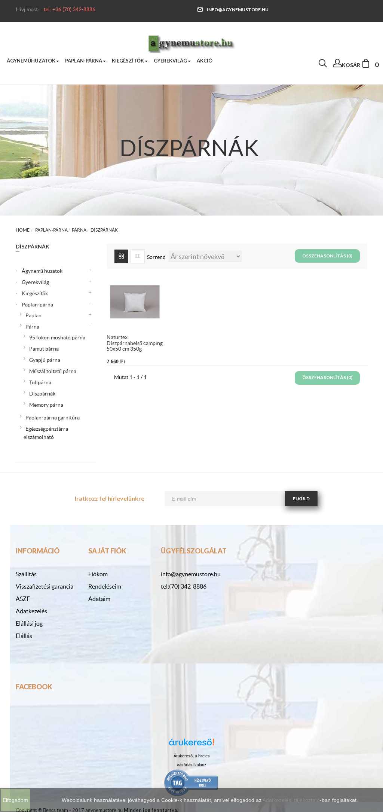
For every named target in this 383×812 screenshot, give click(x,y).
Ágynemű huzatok (42, 271)
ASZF (23, 598)
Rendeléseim (104, 586)
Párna (32, 327)
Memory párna (46, 405)
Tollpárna (40, 382)
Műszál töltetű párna (52, 371)
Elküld (301, 498)
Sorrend (156, 257)
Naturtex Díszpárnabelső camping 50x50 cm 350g (135, 343)
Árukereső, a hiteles (192, 756)
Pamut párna (44, 349)
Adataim (99, 598)
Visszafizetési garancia (44, 586)
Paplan (33, 315)
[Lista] (137, 256)
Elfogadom (15, 800)
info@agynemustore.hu (238, 9)
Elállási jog (29, 623)
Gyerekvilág (35, 282)
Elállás (24, 635)
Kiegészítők (35, 293)
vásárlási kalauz (191, 765)
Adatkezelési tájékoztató (291, 800)
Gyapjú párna (44, 360)
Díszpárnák (42, 394)
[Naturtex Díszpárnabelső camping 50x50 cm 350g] (135, 301)
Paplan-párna (37, 305)
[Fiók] (337, 65)
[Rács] (121, 256)
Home (23, 230)
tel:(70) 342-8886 (183, 586)
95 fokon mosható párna (57, 338)
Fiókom (98, 574)
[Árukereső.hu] (191, 745)
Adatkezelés (31, 611)
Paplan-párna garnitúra (52, 418)
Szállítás (26, 574)
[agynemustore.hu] (191, 43)
